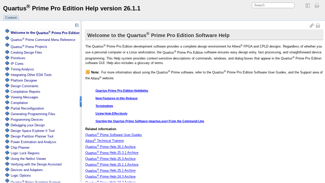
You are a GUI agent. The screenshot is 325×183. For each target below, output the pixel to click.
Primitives (18, 58)
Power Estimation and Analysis (33, 142)
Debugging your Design (28, 125)
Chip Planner (20, 147)
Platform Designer (24, 80)
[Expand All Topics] (77, 25)
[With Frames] (308, 6)
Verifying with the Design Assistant (36, 164)
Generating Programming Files (33, 114)
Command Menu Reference (43, 40)
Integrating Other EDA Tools (31, 75)
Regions (25, 153)
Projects (29, 47)
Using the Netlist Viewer (28, 159)
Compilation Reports (25, 92)
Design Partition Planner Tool (32, 136)
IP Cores (17, 64)
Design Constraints (25, 86)
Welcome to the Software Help (57, 33)
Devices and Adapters (27, 170)
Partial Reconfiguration (27, 108)
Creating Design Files (26, 52)
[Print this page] (317, 6)
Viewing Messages (24, 97)
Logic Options (21, 175)
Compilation (19, 103)
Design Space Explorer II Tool (33, 131)
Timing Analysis (22, 69)
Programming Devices (27, 119)
